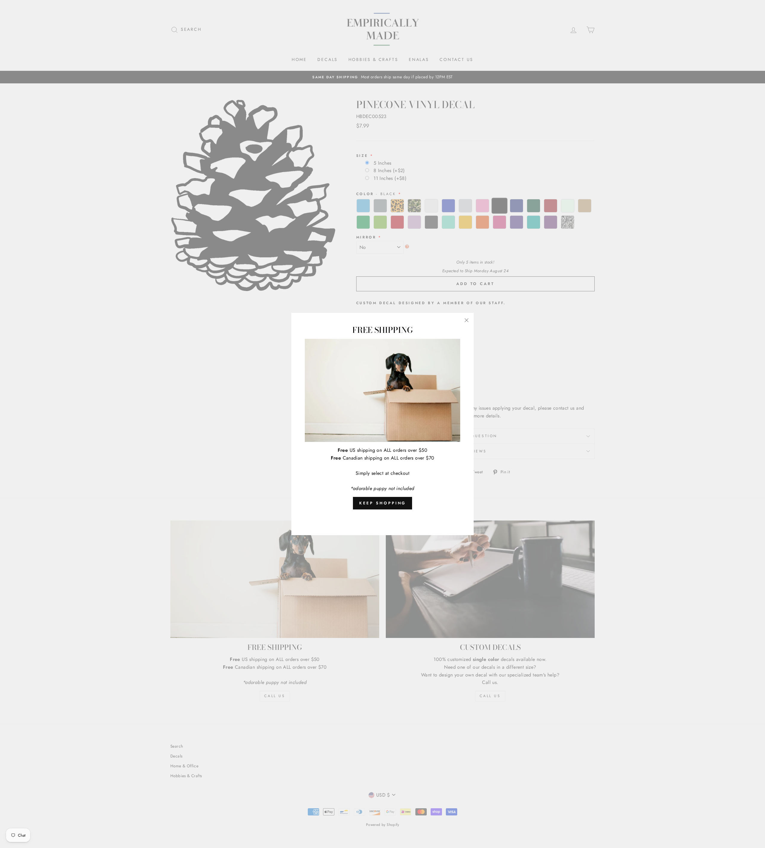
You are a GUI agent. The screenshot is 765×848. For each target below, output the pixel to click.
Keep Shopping (382, 503)
